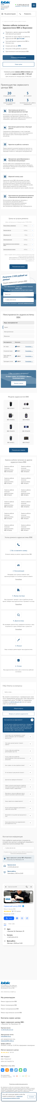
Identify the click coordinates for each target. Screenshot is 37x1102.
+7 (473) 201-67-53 (23, 5)
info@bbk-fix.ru (6, 1036)
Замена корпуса (7, 230)
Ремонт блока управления (9, 225)
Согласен (31, 1097)
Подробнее (18, 579)
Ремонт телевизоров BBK (9, 1005)
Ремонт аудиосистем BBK (9, 1001)
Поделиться (2, 1070)
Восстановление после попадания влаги (11, 244)
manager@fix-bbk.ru (7, 1041)
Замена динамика (7, 239)
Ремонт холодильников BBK (10, 1009)
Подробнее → (29, 346)
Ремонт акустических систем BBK (11, 1012)
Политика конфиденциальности (18, 1084)
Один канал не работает (7, 356)
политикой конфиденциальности (26, 303)
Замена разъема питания (9, 249)
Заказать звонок (18, 383)
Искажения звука (8, 351)
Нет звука (6, 346)
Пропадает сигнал (8, 361)
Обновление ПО (7, 235)
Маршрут (10, 918)
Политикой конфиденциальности (18, 853)
